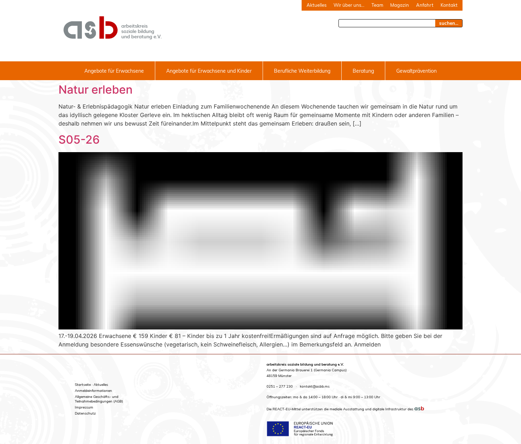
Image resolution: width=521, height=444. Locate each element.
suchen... (448, 23)
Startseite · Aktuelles (91, 384)
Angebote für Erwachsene (114, 71)
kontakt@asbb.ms (315, 386)
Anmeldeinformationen (93, 390)
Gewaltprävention (416, 71)
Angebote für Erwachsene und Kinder (209, 71)
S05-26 (79, 139)
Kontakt (449, 5)
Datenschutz (85, 413)
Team (377, 5)
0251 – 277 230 (280, 386)
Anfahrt (424, 5)
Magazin (399, 5)
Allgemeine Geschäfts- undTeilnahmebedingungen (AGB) (99, 399)
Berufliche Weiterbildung (302, 71)
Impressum (84, 407)
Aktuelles (316, 5)
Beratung (363, 71)
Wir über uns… (349, 5)
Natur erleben (95, 89)
